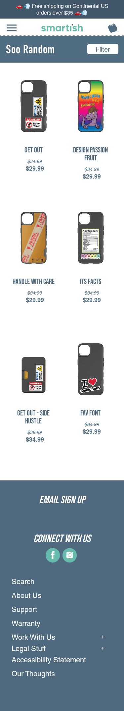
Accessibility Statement (49, 660)
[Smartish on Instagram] (69, 560)
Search (23, 582)
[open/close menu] (12, 31)
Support (24, 610)
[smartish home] (62, 27)
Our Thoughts (33, 674)
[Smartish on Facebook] (53, 560)
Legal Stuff (29, 649)
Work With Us (33, 638)
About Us (26, 596)
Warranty (26, 624)
